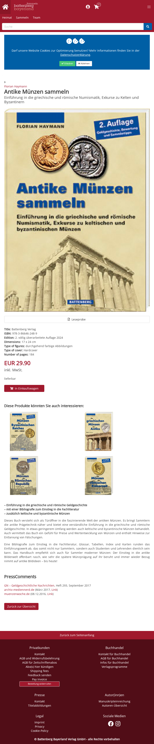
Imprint (39, 722)
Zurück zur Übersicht (21, 606)
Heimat (7, 17)
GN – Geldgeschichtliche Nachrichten (29, 585)
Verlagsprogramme (114, 667)
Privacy (39, 726)
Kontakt (39, 654)
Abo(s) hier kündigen (40, 667)
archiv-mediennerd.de (19, 590)
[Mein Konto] (88, 7)
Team (36, 17)
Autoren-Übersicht (114, 705)
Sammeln (22, 17)
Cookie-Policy (39, 731)
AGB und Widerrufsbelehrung (39, 658)
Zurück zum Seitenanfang (77, 635)
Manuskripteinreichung (114, 701)
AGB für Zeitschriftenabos (39, 662)
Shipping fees (39, 671)
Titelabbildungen (39, 705)
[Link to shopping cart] (96, 7)
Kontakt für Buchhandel (114, 654)
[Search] (148, 26)
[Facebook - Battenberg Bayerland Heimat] (110, 723)
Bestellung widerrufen (39, 683)
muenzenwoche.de (17, 594)
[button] (149, 7)
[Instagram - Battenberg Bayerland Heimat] (118, 723)
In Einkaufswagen (25, 388)
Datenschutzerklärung (75, 55)
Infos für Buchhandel (114, 662)
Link (54, 590)
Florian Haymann (15, 86)
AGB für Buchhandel (114, 658)
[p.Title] (24, 450)
